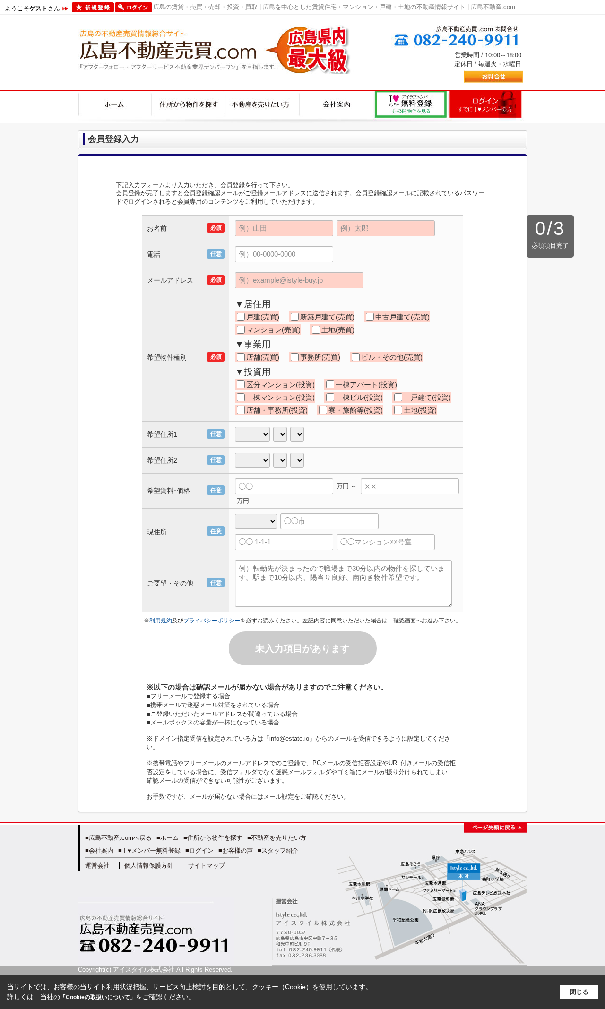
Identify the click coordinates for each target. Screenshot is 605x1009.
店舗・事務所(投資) (277, 410)
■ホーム (167, 837)
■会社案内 (99, 850)
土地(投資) (420, 410)
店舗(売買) (262, 357)
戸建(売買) (262, 317)
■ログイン (199, 850)
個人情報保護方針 (148, 865)
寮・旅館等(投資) (355, 410)
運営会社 (97, 865)
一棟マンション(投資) (280, 397)
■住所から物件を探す (212, 837)
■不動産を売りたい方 (276, 837)
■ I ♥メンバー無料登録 (149, 850)
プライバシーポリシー (211, 620)
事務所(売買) (320, 357)
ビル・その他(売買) (392, 357)
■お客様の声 (235, 850)
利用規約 (160, 620)
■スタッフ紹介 (278, 850)
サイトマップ (206, 865)
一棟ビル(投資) (359, 397)
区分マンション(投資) (280, 384)
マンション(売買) (273, 330)
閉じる (579, 991)
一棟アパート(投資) (366, 384)
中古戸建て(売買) (402, 317)
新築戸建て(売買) (327, 317)
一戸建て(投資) (427, 397)
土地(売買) (337, 330)
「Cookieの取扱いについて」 (98, 997)
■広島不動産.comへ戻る (118, 837)
